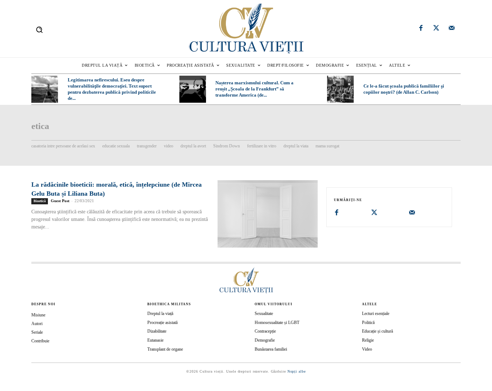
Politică (368, 322)
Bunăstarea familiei (271, 349)
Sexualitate (264, 313)
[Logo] (246, 29)
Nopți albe (296, 371)
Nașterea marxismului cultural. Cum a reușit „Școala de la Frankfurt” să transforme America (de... (254, 89)
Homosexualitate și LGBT (277, 322)
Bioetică (39, 201)
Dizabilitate (156, 331)
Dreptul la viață (160, 313)
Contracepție (265, 331)
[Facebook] (421, 29)
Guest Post (60, 201)
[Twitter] (436, 29)
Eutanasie (155, 340)
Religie (368, 340)
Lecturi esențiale (375, 313)
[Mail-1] (452, 29)
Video (367, 349)
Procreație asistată (162, 322)
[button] (39, 29)
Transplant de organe (165, 349)
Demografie (265, 340)
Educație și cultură (377, 331)
